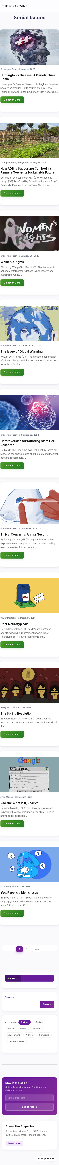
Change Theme (46, 1158)
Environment (13, 1035)
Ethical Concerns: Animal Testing (24, 534)
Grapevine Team (8, 69)
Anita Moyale (6, 797)
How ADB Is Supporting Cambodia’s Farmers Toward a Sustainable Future (27, 170)
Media (23, 1028)
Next (37, 949)
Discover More (12, 100)
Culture (24, 1022)
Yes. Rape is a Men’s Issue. (19, 892)
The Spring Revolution (16, 713)
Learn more (14, 1143)
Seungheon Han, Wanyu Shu (14, 162)
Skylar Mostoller (8, 618)
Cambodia (44, 1035)
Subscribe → (29, 1106)
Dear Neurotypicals (14, 624)
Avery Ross (6, 707)
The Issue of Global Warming (21, 351)
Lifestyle (38, 1022)
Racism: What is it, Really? (19, 803)
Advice (29, 1035)
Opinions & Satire (15, 1041)
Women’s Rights (12, 262)
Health (10, 1028)
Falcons (36, 1028)
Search (9, 997)
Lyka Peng (5, 886)
